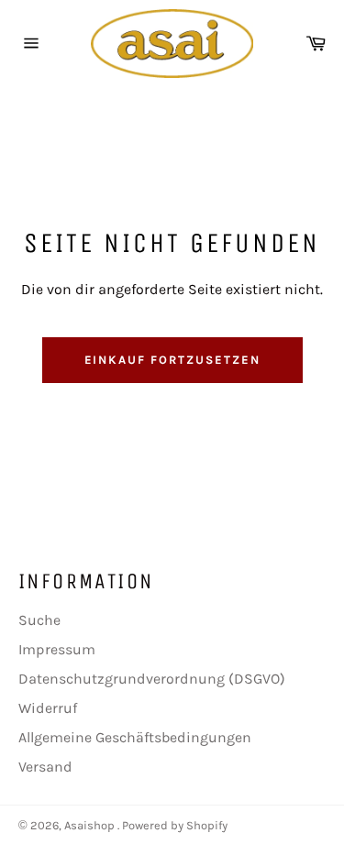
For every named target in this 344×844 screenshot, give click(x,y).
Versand (45, 766)
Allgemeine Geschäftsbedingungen (134, 737)
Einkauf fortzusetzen (172, 360)
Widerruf (47, 708)
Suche (39, 620)
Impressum (56, 649)
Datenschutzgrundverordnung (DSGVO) (151, 678)
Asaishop (90, 825)
